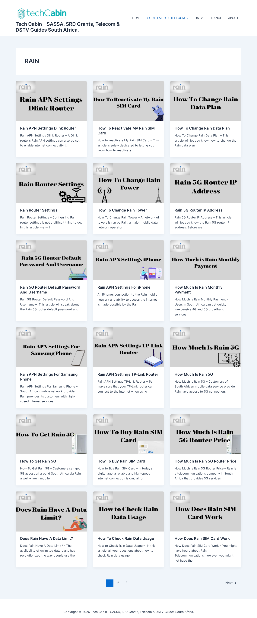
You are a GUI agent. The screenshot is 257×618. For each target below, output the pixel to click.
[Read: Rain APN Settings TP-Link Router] (128, 347)
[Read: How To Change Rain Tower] (128, 183)
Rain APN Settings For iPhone (124, 287)
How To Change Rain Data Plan (202, 128)
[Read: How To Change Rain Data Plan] (205, 101)
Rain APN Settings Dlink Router (48, 128)
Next (230, 583)
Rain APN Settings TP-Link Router (127, 374)
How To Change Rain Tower (122, 210)
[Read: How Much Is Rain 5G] (205, 347)
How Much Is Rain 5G (194, 374)
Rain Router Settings (38, 210)
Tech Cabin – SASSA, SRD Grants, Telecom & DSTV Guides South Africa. (68, 27)
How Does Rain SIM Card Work (202, 538)
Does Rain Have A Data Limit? (46, 538)
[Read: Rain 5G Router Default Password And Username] (51, 260)
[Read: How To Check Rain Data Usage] (128, 511)
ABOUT (233, 18)
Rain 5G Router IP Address (199, 210)
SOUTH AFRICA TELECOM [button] (166, 18)
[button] (187, 17)
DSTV (199, 18)
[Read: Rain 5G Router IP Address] (205, 183)
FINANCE (215, 18)
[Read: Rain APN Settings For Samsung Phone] (51, 347)
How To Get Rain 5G (38, 461)
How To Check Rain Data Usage (125, 538)
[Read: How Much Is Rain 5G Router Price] (205, 434)
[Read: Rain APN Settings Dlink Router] (51, 101)
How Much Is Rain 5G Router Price (205, 461)
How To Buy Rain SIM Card (121, 461)
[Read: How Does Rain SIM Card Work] (205, 511)
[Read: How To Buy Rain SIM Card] (128, 434)
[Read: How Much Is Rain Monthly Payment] (205, 260)
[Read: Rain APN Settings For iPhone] (128, 260)
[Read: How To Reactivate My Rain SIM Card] (128, 101)
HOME (136, 18)
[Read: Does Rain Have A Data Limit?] (51, 511)
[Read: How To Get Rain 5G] (51, 434)
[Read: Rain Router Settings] (51, 183)
